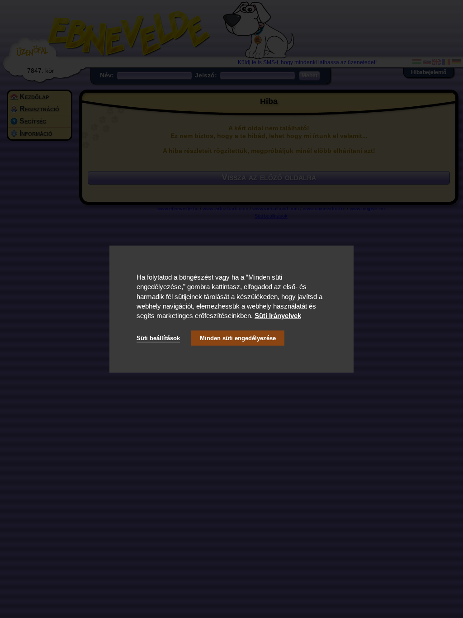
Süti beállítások (158, 337)
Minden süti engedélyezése (238, 337)
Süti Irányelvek (278, 315)
